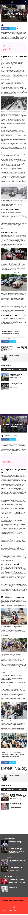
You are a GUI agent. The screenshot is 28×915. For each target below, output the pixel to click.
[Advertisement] (14, 401)
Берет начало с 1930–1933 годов (9, 46)
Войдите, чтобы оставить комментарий (14, 369)
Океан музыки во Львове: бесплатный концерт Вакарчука (17, 842)
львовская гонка (16, 333)
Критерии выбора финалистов (8, 50)
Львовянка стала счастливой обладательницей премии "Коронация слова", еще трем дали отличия (17, 881)
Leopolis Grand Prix (16, 327)
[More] (17, 28)
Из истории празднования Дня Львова (22, 347)
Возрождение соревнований (8, 48)
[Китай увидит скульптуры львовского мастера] (5, 377)
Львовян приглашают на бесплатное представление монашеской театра (16, 869)
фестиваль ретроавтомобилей (19, 338)
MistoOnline (21, 902)
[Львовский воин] (4, 889)
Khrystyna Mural (7, 25)
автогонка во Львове (6, 329)
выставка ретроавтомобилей (7, 331)
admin (11, 387)
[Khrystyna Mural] (2, 25)
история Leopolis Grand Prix (7, 333)
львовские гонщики (5, 335)
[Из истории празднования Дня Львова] (4, 862)
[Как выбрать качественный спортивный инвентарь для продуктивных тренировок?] (5, 386)
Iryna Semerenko (13, 377)
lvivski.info (4, 39)
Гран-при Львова (17, 331)
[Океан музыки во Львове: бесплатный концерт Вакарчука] (4, 843)
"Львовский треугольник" (6, 327)
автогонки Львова (14, 329)
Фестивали (14, 10)
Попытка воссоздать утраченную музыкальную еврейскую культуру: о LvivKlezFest (7, 348)
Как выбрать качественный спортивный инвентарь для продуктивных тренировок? (16, 385)
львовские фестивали (14, 335)
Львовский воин (13, 887)
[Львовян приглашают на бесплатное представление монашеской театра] (4, 869)
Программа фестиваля (7, 49)
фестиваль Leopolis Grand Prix (7, 338)
